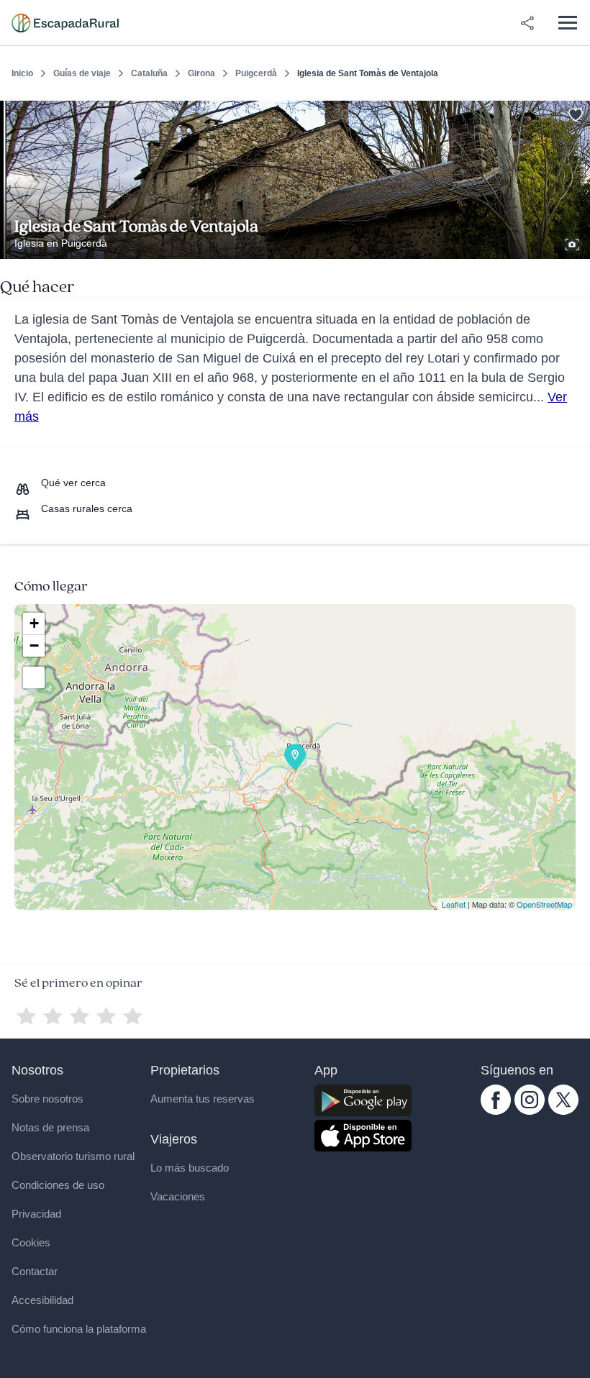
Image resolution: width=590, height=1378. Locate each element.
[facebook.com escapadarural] (496, 1111)
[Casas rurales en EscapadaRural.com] (65, 23)
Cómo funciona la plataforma (79, 1329)
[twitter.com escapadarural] (563, 1111)
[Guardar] (574, 112)
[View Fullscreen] (34, 677)
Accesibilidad (42, 1300)
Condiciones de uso (58, 1185)
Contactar (35, 1271)
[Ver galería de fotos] (573, 242)
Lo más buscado (189, 1168)
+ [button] (34, 623)
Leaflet (454, 904)
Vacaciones (177, 1196)
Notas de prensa (50, 1127)
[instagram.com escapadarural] (529, 1111)
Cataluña (149, 73)
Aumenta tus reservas (202, 1098)
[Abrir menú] (567, 22)
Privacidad (36, 1214)
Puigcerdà (256, 73)
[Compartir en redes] (527, 23)
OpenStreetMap (544, 904)
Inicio (22, 73)
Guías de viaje (82, 73)
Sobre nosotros (47, 1098)
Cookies (31, 1242)
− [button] (34, 645)
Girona (201, 73)
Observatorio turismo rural (73, 1156)
